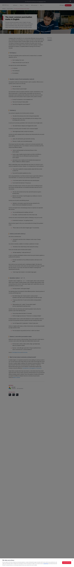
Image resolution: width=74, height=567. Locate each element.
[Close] (72, 560)
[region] (37, 562)
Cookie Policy (45, 563)
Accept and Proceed (66, 562)
